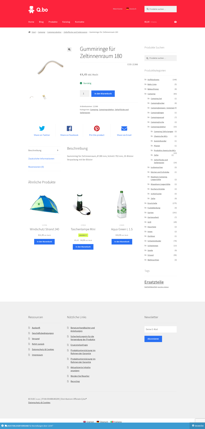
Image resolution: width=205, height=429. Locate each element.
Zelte (156, 155)
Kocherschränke (158, 189)
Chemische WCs (160, 136)
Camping (41, 32)
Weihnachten (153, 260)
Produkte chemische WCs (165, 150)
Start (34, 32)
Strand (151, 255)
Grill (149, 222)
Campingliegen (157, 112)
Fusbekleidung (154, 208)
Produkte (53, 21)
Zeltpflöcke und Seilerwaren (75, 32)
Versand (35, 338)
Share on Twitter (42, 135)
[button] (69, 49)
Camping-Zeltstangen (163, 131)
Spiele (150, 250)
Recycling (75, 381)
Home (31, 21)
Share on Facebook (69, 135)
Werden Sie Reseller (80, 376)
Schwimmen (153, 245)
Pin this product (96, 135)
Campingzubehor (54, 32)
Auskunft (36, 327)
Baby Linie (152, 84)
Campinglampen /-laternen (162, 108)
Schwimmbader (154, 241)
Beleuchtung (153, 89)
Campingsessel (157, 117)
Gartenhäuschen (150, 287)
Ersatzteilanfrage (79, 344)
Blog (41, 21)
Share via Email (124, 135)
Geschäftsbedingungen (43, 333)
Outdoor (151, 236)
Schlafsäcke (156, 193)
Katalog (66, 21)
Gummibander (160, 141)
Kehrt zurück (38, 343)
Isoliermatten (157, 167)
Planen (157, 145)
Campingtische (157, 122)
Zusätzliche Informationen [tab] (41, 158)
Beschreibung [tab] (34, 150)
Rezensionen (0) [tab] (36, 166)
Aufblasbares (153, 79)
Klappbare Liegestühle (160, 184)
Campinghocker (157, 103)
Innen (150, 231)
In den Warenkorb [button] (44, 241)
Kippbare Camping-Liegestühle (159, 178)
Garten (151, 212)
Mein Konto (117, 9)
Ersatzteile (152, 203)
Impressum (37, 354)
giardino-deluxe (163, 287)
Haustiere (152, 227)
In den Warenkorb (103, 93)
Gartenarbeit (153, 217)
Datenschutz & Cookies (43, 349)
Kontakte (79, 21)
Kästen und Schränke (160, 172)
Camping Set (156, 98)
